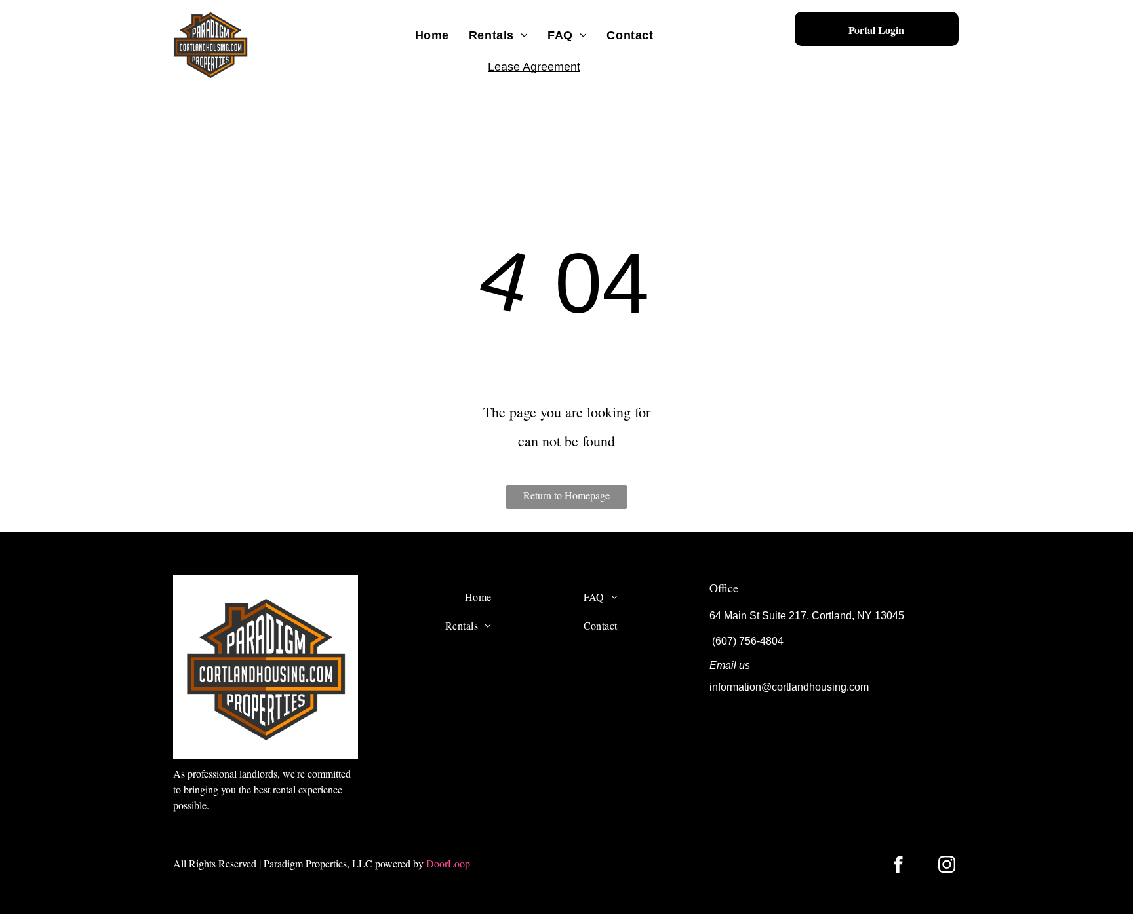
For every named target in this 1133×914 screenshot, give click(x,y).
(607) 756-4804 (748, 641)
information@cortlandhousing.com (789, 687)
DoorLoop (448, 863)
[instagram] (947, 866)
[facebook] (898, 866)
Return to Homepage (566, 495)
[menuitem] (432, 35)
